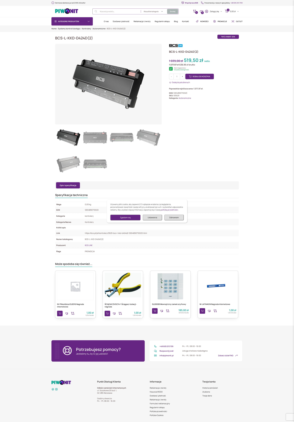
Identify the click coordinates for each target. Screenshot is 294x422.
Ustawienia (152, 217)
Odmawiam (174, 217)
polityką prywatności (169, 210)
